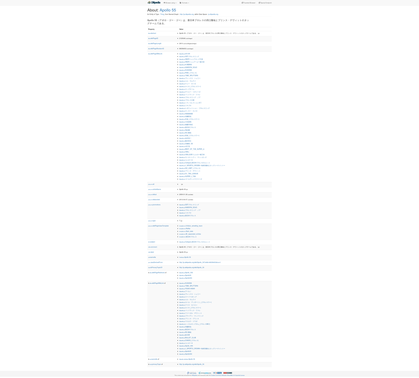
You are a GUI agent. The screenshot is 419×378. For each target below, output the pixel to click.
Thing (162, 14)
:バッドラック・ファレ (189, 94)
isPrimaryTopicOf (155, 267)
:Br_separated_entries (190, 234)
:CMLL (184, 152)
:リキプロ (185, 105)
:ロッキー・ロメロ (188, 111)
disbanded (154, 199)
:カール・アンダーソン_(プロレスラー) (195, 302)
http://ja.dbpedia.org (187, 14)
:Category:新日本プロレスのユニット (194, 163)
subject (151, 242)
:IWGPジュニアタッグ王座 (191, 59)
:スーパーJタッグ (188, 297)
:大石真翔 (185, 122)
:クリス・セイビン (188, 305)
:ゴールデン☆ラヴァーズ (190, 179)
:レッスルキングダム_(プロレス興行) (194, 324)
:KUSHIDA (185, 70)
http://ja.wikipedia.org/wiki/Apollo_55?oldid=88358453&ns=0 (200, 262)
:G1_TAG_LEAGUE (188, 173)
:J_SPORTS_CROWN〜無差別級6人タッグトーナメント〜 (202, 165)
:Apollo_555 (186, 272)
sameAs (152, 257)
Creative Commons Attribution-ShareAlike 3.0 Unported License (228, 375)
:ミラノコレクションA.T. (190, 103)
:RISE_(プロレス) (188, 73)
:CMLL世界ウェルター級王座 (192, 154)
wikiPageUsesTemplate (158, 226)
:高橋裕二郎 (186, 143)
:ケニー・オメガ (187, 84)
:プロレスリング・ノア (189, 97)
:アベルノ (185, 291)
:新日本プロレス (187, 127)
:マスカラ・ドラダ (188, 321)
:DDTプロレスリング (189, 56)
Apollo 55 (168, 10)
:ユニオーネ (186, 160)
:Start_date (186, 231)
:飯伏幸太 (185, 141)
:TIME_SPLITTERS (188, 75)
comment (152, 247)
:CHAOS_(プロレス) (189, 340)
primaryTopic (155, 364)
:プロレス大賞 (186, 100)
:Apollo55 (185, 275)
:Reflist (184, 228)
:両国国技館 (186, 113)
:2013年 (184, 54)
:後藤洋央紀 (186, 124)
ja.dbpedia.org (213, 14)
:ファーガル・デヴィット (190, 313)
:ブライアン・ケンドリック (191, 316)
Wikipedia (194, 375)
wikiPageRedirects (157, 272)
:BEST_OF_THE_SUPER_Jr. (192, 149)
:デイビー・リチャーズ (189, 92)
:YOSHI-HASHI (187, 288)
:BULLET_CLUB (187, 337)
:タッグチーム (186, 89)
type (152, 221)
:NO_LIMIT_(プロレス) (189, 168)
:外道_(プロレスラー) (189, 119)
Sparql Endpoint (266, 3)
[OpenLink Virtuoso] (191, 373)
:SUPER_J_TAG (187, 176)
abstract (152, 33)
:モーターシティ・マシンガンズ (193, 157)
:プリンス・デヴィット (189, 171)
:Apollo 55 (185, 257)
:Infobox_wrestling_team (190, 226)
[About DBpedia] (154, 2)
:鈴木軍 (184, 335)
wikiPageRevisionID (156, 48)
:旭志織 (184, 130)
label (151, 252)
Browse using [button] (170, 3)
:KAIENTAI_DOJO (188, 67)
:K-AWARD (185, 64)
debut (152, 194)
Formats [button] (184, 3)
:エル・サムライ (187, 81)
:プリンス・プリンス (189, 318)
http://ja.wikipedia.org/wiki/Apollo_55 (191, 267)
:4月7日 (184, 146)
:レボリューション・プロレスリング (194, 108)
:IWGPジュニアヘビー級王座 (191, 62)
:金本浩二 (185, 138)
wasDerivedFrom (155, 262)
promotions (154, 204)
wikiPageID (153, 38)
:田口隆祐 (185, 133)
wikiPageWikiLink (155, 54)
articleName (154, 189)
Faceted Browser (249, 3)
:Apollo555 (185, 278)
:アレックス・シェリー (189, 78)
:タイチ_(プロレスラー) (190, 86)
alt (151, 184)
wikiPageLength (154, 43)
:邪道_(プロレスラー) (189, 135)
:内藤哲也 (185, 116)
